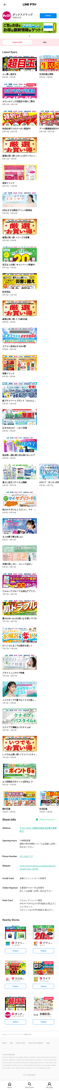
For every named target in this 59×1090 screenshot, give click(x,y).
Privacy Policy (20, 1043)
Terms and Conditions (35, 1043)
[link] (6, 15)
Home (9, 1087)
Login (48, 1043)
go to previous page (5, 4)
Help (11, 1043)
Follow (48, 16)
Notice (4, 1043)
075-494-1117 (26, 856)
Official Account (47, 819)
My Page (49, 1087)
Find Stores (29, 1087)
